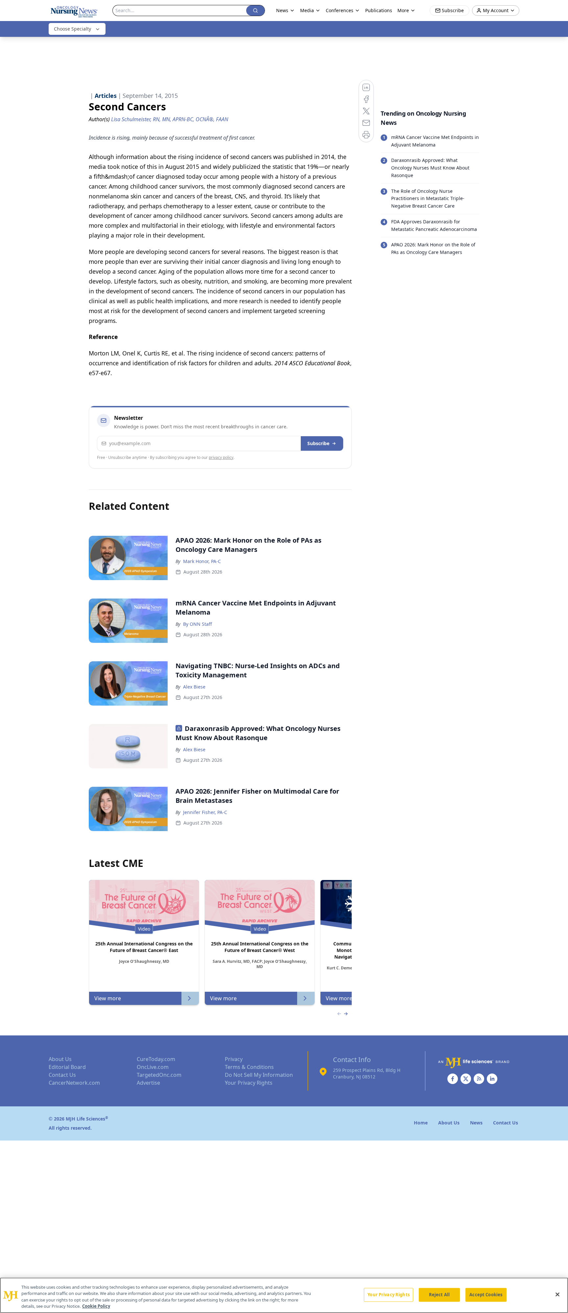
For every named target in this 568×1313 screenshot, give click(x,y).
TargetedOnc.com (159, 1074)
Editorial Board (67, 1067)
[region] (284, 1295)
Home (421, 1123)
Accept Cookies (485, 1295)
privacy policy (221, 457)
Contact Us (62, 1074)
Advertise (148, 1082)
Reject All (439, 1295)
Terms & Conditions (249, 1067)
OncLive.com (153, 1067)
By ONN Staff (197, 624)
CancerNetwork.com (74, 1082)
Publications (378, 10)
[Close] (557, 1294)
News (282, 10)
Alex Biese (194, 687)
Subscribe (318, 443)
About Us (60, 1059)
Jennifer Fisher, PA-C (205, 812)
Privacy (234, 1059)
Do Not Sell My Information (259, 1074)
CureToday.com (156, 1059)
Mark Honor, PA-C (202, 561)
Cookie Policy (96, 1306)
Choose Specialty (72, 29)
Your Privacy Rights (248, 1082)
